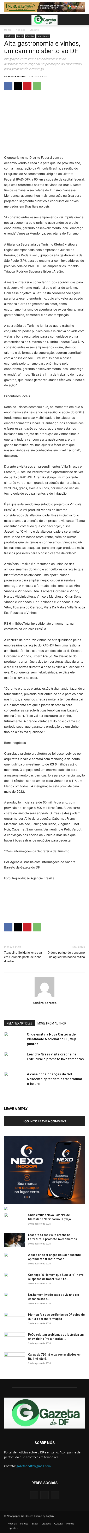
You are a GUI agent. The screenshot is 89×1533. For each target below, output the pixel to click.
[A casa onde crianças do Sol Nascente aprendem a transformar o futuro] (14, 1079)
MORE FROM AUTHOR (51, 1023)
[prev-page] (6, 1094)
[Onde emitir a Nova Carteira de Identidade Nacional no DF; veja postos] (14, 1039)
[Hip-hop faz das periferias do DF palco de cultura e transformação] (14, 1320)
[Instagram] (44, 1495)
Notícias (20, 29)
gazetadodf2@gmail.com (34, 1466)
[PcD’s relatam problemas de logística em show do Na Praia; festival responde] (14, 1340)
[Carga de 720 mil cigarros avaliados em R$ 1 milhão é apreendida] (14, 1359)
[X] (18, 86)
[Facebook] (8, 86)
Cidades (34, 29)
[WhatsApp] (37, 86)
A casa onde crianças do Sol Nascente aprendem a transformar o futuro (54, 1079)
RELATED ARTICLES (19, 1023)
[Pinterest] (27, 86)
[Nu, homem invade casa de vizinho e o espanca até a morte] (14, 1300)
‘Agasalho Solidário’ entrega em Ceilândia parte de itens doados (23, 957)
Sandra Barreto (16, 76)
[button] (7, 19)
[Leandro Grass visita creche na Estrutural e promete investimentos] (14, 1059)
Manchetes (43, 36)
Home (7, 29)
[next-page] (13, 1094)
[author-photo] (44, 997)
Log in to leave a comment (44, 1121)
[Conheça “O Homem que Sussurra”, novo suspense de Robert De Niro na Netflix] (14, 1280)
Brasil (20, 36)
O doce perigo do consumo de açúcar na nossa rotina (66, 955)
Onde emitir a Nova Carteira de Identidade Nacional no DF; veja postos (52, 1039)
